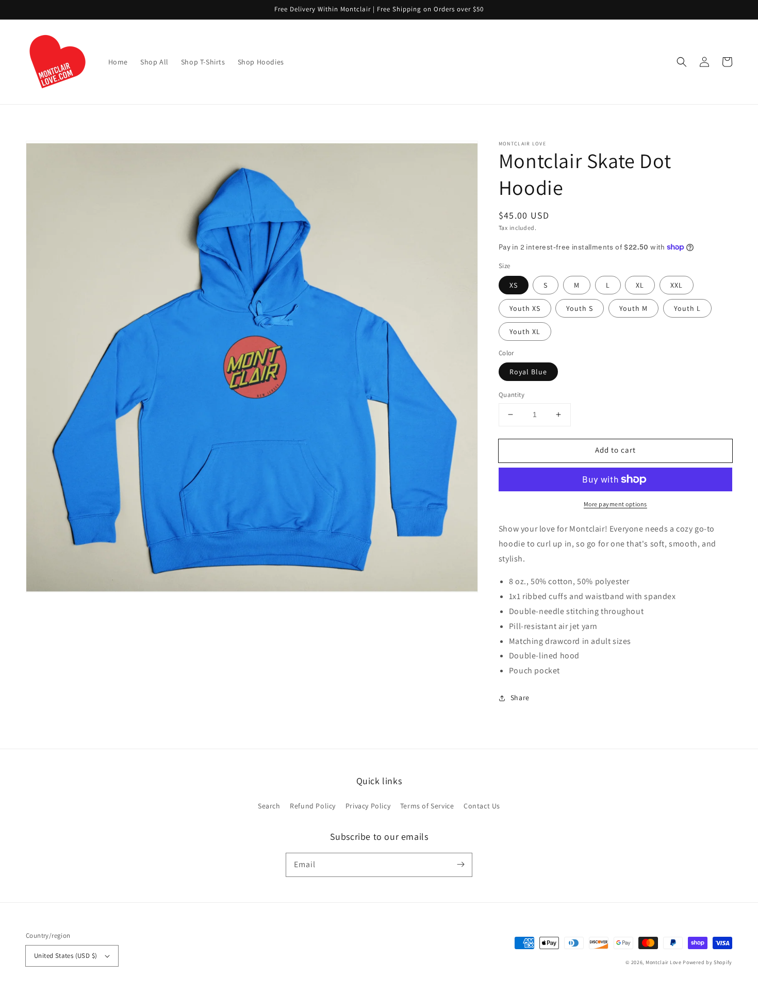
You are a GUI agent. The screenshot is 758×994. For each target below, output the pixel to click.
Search (269, 805)
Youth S (579, 308)
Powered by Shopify (707, 962)
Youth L (687, 308)
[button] (681, 62)
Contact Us (482, 805)
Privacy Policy (367, 805)
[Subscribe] (460, 864)
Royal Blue (528, 371)
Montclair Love (664, 962)
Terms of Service (427, 805)
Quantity (511, 394)
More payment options (615, 504)
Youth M (633, 308)
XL (640, 285)
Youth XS (524, 308)
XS (513, 285)
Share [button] (520, 697)
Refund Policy (313, 805)
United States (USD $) (65, 955)
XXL (676, 285)
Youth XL (524, 331)
